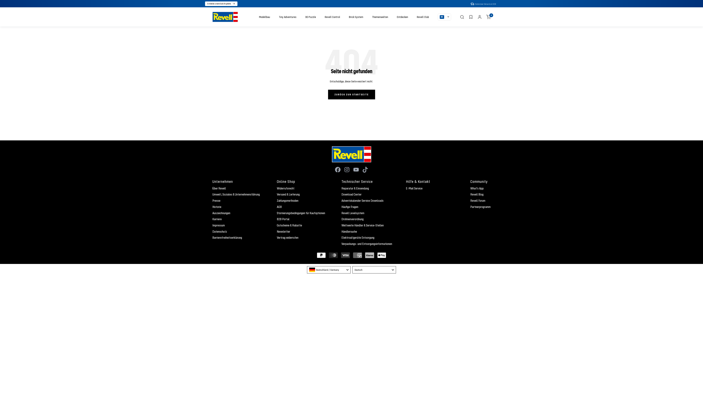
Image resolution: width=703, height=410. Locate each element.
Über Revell (219, 188)
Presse (216, 201)
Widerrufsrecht (285, 188)
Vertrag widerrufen (287, 238)
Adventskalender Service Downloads (362, 201)
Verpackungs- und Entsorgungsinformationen (366, 244)
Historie (216, 207)
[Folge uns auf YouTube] (356, 170)
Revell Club (423, 17)
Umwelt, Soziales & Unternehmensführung (236, 194)
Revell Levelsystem (352, 213)
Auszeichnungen (221, 213)
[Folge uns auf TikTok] (365, 170)
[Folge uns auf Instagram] (347, 170)
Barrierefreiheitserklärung (227, 238)
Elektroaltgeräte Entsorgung (357, 238)
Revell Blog (476, 194)
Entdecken (402, 17)
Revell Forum (477, 201)
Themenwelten (380, 17)
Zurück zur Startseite (351, 94)
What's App (477, 188)
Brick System (356, 17)
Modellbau (264, 17)
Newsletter (283, 232)
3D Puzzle (310, 17)
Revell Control (332, 17)
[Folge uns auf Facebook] (338, 170)
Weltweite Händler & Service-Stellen (362, 225)
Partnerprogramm (480, 207)
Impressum (218, 225)
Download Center (351, 194)
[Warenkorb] (488, 17)
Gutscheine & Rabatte (289, 225)
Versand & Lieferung (288, 194)
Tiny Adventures (287, 17)
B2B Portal (283, 219)
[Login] (479, 17)
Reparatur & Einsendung (355, 188)
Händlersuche (349, 232)
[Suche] (462, 17)
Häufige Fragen (349, 207)
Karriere (217, 219)
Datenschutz (219, 232)
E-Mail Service (414, 188)
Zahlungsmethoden (287, 201)
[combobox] (329, 269)
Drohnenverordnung (352, 219)
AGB (279, 207)
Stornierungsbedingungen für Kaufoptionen (301, 213)
